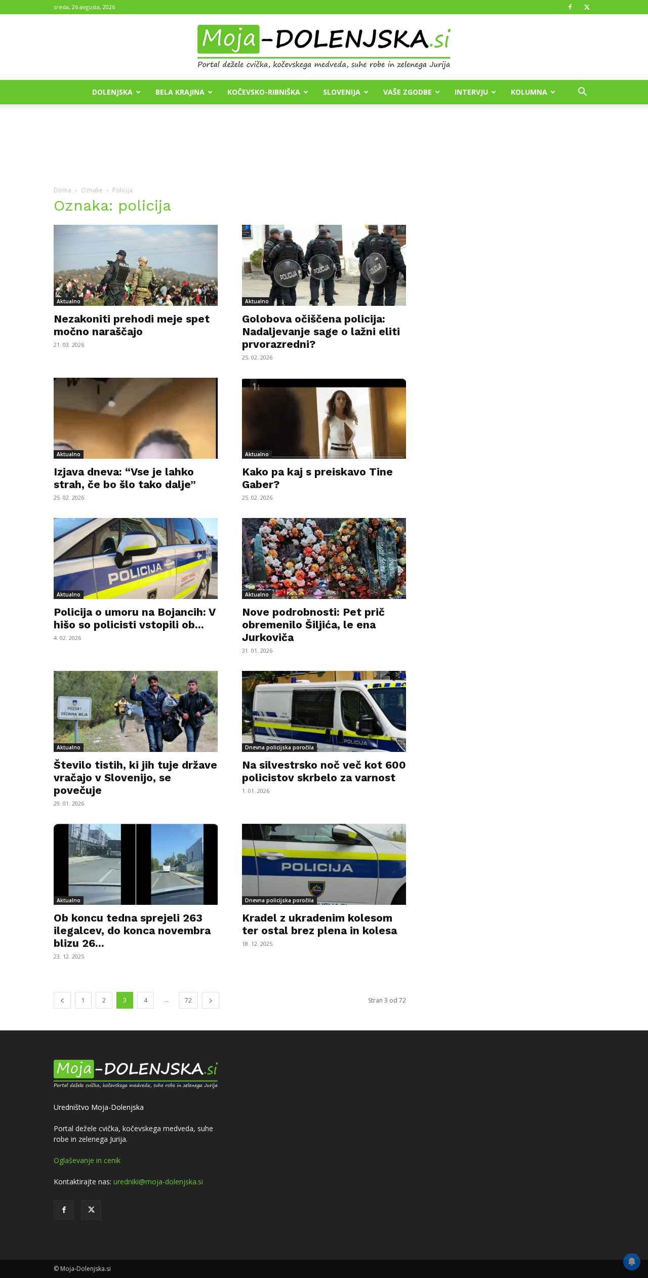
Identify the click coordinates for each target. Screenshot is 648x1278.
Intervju (471, 92)
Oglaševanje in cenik (87, 1160)
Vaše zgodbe (407, 92)
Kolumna (529, 92)
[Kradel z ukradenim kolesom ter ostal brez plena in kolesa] (324, 864)
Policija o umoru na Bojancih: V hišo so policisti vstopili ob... (134, 618)
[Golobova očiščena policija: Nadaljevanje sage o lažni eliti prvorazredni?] (324, 265)
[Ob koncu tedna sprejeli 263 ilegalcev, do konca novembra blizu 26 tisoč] (136, 864)
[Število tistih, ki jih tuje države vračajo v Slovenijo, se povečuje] (136, 711)
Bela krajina (180, 92)
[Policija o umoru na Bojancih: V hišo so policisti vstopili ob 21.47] (136, 558)
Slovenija (341, 92)
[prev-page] (62, 1000)
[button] (582, 93)
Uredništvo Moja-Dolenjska (99, 1107)
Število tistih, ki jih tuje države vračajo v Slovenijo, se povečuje (135, 777)
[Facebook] (570, 7)
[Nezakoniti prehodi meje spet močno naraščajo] (136, 265)
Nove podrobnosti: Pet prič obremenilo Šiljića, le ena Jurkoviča (313, 625)
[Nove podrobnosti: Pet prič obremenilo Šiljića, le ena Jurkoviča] (324, 558)
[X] (586, 7)
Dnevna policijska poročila (279, 747)
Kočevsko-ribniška (263, 92)
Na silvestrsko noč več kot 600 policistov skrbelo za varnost (324, 771)
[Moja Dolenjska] (324, 47)
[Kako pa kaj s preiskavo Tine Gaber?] (324, 418)
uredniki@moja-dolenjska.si (158, 1181)
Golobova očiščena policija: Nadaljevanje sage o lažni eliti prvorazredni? (321, 331)
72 (188, 1000)
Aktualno (68, 301)
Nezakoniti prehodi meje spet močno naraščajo (132, 325)
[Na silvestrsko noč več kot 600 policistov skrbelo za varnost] (324, 711)
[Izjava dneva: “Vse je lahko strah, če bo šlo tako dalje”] (136, 418)
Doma (62, 190)
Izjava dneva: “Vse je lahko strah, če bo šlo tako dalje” (125, 478)
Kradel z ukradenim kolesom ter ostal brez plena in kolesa (319, 924)
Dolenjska (112, 92)
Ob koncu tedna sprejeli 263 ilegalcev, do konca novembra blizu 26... (132, 930)
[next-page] (210, 1000)
